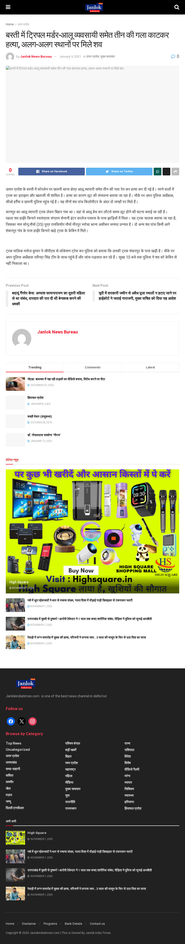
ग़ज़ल (9, 795)
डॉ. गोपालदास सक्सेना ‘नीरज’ (43, 435)
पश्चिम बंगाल (72, 743)
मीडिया (69, 782)
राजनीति (70, 802)
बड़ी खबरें (70, 750)
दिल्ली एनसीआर (15, 808)
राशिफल (129, 750)
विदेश (128, 756)
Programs (50, 923)
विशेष (128, 763)
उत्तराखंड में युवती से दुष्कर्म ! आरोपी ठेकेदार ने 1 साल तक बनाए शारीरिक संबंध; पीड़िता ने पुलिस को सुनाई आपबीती (89, 619)
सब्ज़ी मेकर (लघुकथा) (39, 416)
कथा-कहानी (13, 769)
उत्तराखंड (11, 762)
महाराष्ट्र (70, 769)
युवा (67, 795)
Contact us (97, 923)
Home (10, 24)
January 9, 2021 (70, 56)
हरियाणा (129, 802)
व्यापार (128, 782)
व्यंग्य (127, 776)
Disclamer (29, 923)
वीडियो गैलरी (132, 769)
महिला (68, 776)
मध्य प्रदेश (71, 763)
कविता (9, 775)
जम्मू (8, 801)
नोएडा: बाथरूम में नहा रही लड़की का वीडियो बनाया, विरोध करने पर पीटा (66, 379)
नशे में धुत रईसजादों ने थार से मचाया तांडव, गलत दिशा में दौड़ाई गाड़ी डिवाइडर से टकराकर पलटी (79, 600)
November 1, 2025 (23, 588)
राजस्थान (70, 808)
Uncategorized (18, 749)
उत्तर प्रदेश (23, 24)
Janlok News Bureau (36, 56)
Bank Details (73, 923)
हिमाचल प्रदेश (35, 397)
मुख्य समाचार (107, 56)
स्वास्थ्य (129, 795)
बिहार (68, 756)
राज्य (127, 743)
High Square (18, 582)
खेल (8, 788)
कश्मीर (9, 782)
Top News (13, 743)
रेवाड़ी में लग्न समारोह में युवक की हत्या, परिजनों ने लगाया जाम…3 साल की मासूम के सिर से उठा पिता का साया (86, 637)
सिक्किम (129, 789)
